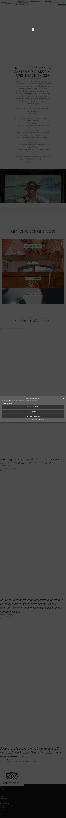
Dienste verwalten (7, 403)
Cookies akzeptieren (33, 407)
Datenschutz (34, 419)
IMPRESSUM (41, 419)
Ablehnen (33, 411)
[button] (63, 398)
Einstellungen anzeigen (33, 416)
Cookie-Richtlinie (26, 419)
